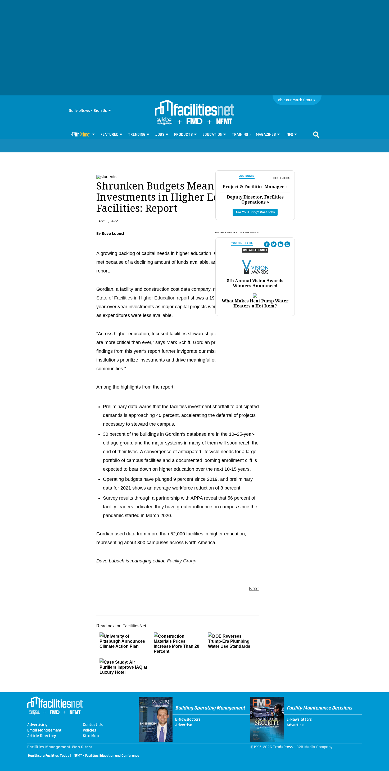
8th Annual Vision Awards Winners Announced (255, 283)
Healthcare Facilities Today (48, 755)
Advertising (37, 725)
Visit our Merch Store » (296, 100)
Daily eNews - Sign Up (88, 110)
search (316, 134)
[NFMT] (224, 122)
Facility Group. (182, 560)
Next (254, 588)
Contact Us (93, 725)
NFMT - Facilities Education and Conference (106, 755)
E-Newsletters (187, 719)
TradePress (283, 747)
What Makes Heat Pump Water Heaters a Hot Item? (255, 303)
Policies (89, 730)
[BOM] (165, 123)
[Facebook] (267, 244)
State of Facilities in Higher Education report (142, 298)
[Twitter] (274, 244)
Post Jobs (281, 178)
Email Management (44, 730)
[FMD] (194, 123)
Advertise (183, 725)
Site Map (91, 736)
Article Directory (41, 736)
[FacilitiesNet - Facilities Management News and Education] (194, 108)
